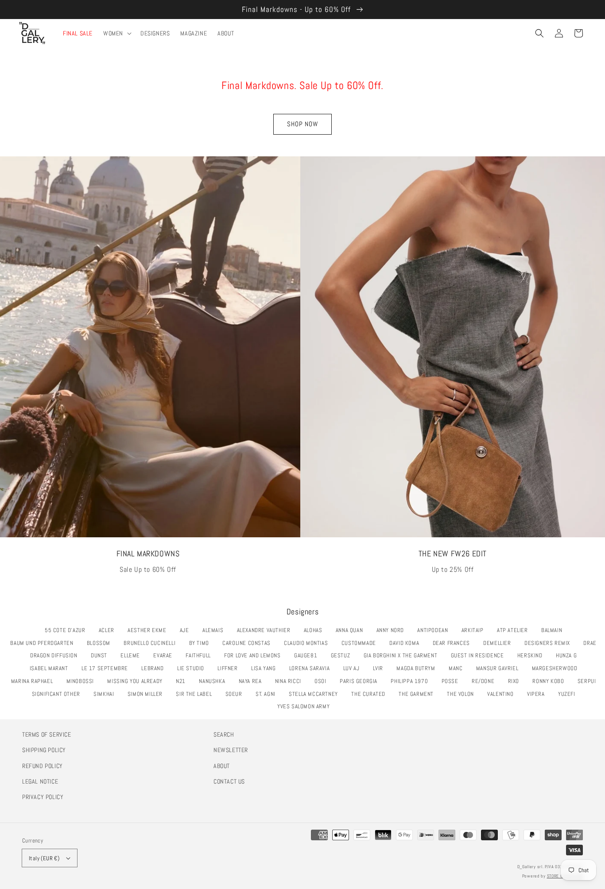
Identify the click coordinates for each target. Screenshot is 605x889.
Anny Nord (392, 630)
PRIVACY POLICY (42, 797)
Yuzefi (569, 694)
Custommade (361, 643)
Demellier (499, 643)
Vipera (538, 694)
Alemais (215, 630)
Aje (187, 630)
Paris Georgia (361, 681)
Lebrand (154, 668)
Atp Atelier (514, 630)
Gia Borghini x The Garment (403, 655)
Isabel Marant (51, 668)
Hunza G (569, 655)
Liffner (229, 668)
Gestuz (343, 655)
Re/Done (485, 681)
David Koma (406, 643)
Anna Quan (352, 630)
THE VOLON (462, 694)
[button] (539, 33)
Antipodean (435, 630)
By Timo (201, 643)
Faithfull (200, 655)
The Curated (370, 694)
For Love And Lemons (254, 655)
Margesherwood (557, 668)
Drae (592, 643)
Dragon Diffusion (56, 655)
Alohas (315, 630)
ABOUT (221, 766)
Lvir (380, 668)
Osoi (322, 681)
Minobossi (82, 681)
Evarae (165, 655)
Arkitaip (475, 630)
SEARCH (223, 734)
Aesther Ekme (149, 630)
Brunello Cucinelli (152, 643)
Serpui (589, 681)
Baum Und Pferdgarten (44, 643)
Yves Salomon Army (305, 706)
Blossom (101, 643)
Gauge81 (308, 655)
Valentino (502, 694)
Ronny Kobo (550, 681)
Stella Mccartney (315, 694)
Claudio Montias (308, 643)
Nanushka (214, 681)
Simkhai (106, 694)
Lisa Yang (265, 668)
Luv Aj (353, 668)
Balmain (554, 630)
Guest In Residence (480, 655)
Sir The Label (196, 694)
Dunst (101, 655)
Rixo (516, 681)
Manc (458, 668)
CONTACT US (229, 781)
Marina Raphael (34, 681)
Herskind (532, 655)
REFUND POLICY (42, 766)
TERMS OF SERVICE (46, 734)
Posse (452, 681)
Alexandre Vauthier (266, 630)
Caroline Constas (248, 643)
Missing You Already (137, 681)
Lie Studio (193, 668)
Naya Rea (253, 681)
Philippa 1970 (412, 681)
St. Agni (268, 694)
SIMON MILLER (147, 694)
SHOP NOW (302, 124)
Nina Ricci (290, 681)
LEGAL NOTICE (40, 781)
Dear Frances (454, 643)
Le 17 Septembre (107, 668)
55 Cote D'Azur (67, 630)
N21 (183, 681)
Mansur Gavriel (499, 668)
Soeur (236, 694)
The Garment (418, 694)
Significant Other (58, 694)
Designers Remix (549, 643)
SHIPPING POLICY (44, 750)
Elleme (132, 655)
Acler (109, 630)
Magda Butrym (418, 668)
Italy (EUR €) (44, 858)
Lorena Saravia (311, 668)
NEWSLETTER (230, 750)
